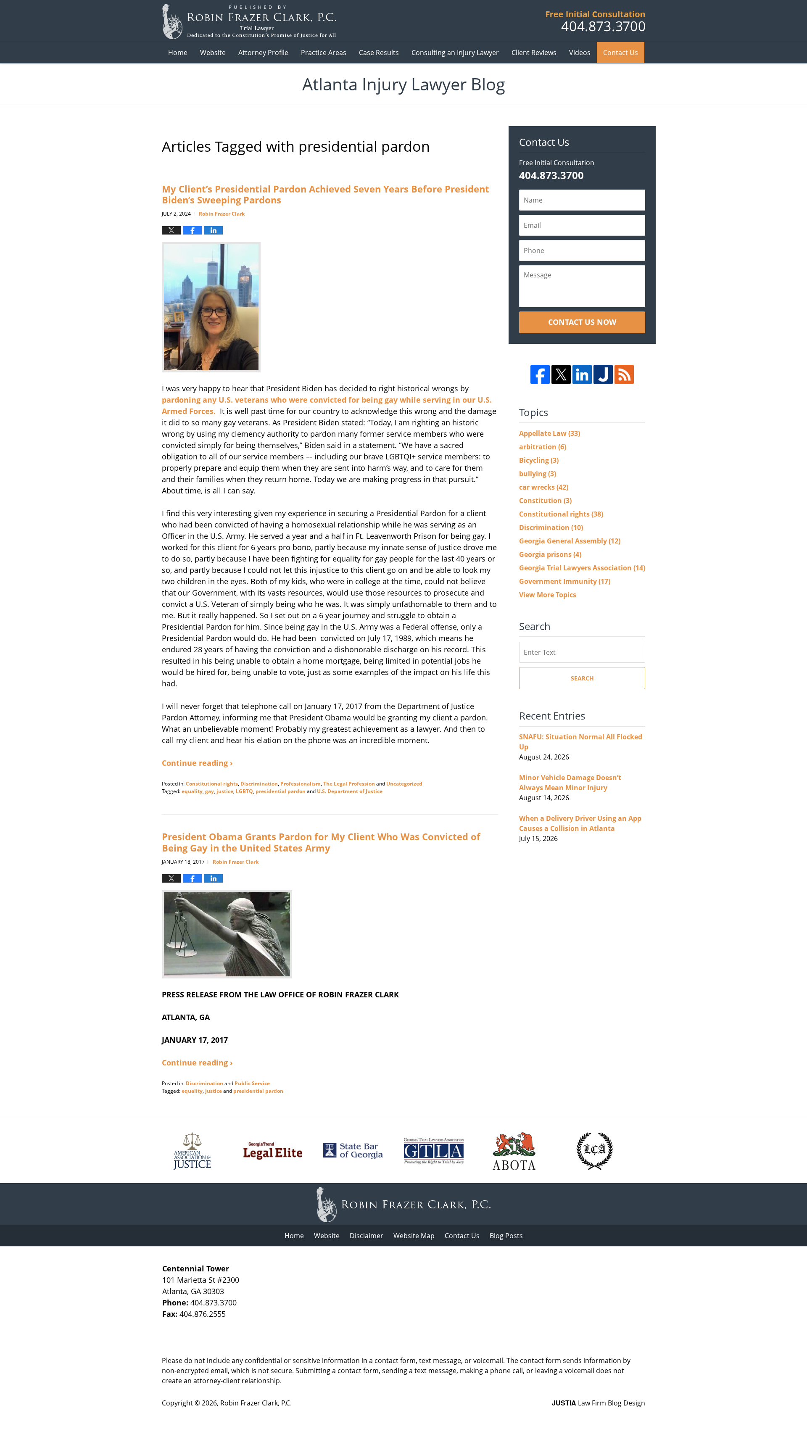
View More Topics (547, 594)
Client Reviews (534, 52)
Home (177, 52)
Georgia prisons (550, 554)
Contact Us (620, 52)
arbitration (542, 446)
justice (224, 791)
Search (582, 678)
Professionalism (300, 783)
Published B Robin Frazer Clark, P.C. (595, 21)
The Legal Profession (349, 783)
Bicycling (539, 460)
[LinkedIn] (582, 374)
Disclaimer (366, 1235)
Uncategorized (404, 783)
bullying (537, 473)
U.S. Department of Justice (349, 791)
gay (209, 791)
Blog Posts (506, 1235)
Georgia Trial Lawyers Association (582, 567)
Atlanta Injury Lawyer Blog (249, 21)
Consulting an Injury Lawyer (455, 52)
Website (213, 52)
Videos (580, 52)
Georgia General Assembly (569, 541)
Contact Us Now (582, 322)
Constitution (545, 500)
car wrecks (543, 487)
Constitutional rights (212, 783)
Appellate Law (549, 433)
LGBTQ (244, 791)
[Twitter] (561, 374)
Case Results (379, 52)
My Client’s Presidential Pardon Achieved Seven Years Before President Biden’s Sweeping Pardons (325, 194)
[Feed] (624, 374)
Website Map (414, 1235)
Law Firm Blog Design (598, 1403)
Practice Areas (323, 52)
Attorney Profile (263, 52)
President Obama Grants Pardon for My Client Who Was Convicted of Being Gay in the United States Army (321, 842)
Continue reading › (197, 763)
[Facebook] (540, 374)
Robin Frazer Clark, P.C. (256, 1403)
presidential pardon (281, 791)
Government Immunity (564, 581)
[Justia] (603, 374)
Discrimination (259, 783)
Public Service (252, 1083)
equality (192, 791)
